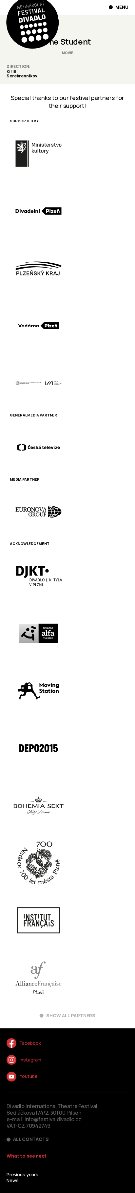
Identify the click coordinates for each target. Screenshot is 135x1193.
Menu (121, 7)
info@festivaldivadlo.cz (53, 1119)
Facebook (30, 1043)
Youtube (29, 1076)
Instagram (30, 1060)
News (12, 1180)
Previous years (22, 1174)
